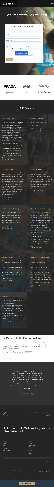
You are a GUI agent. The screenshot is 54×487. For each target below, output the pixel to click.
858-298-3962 (47, 416)
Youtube (47, 477)
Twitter (48, 471)
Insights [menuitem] (5, 448)
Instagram (44, 474)
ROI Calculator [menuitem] (7, 450)
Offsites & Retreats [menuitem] (33, 447)
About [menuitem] (4, 445)
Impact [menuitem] (4, 447)
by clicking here (28, 351)
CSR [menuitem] (29, 448)
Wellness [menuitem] (30, 450)
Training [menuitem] (30, 443)
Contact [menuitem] (5, 452)
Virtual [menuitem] (29, 452)
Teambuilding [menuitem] (31, 445)
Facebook (40, 471)
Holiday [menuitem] (30, 453)
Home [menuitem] (4, 443)
